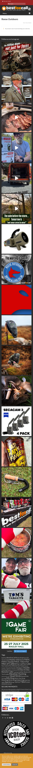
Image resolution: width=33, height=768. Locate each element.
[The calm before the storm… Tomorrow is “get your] (16, 208)
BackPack (4, 657)
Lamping (16, 672)
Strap (12, 682)
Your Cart (7, 1)
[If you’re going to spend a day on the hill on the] (16, 330)
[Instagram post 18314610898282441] (16, 148)
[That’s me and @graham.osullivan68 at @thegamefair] (16, 603)
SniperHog (20, 680)
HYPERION (14, 670)
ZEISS (28, 682)
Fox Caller (27, 664)
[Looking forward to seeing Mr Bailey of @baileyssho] (16, 451)
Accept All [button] (15, 764)
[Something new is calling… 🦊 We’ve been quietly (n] (16, 300)
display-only (14, 659)
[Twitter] (5, 718)
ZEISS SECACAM (7, 684)
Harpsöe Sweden (11, 668)
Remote (23, 676)
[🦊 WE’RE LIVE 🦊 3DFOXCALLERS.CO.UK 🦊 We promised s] (16, 269)
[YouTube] (10, 718)
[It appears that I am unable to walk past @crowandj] (16, 87)
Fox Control (5, 666)
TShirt (23, 682)
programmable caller (6, 676)
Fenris (21, 660)
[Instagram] (8, 718)
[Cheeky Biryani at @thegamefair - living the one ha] (16, 543)
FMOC (27, 659)
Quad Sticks (15, 676)
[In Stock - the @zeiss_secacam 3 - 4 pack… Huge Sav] (16, 421)
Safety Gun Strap (19, 678)
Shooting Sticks (7, 680)
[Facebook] (3, 718)
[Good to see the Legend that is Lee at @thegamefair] (16, 573)
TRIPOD (17, 682)
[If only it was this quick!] (16, 178)
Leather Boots (23, 672)
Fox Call (19, 664)
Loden (7, 674)
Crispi (7, 660)
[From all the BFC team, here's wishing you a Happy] (16, 56)
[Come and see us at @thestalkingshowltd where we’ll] (16, 239)
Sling (14, 680)
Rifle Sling (10, 678)
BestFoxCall (11, 658)
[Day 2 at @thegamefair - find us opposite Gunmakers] (16, 512)
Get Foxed (20, 666)
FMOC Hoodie (8, 662)
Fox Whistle (13, 666)
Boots (18, 658)
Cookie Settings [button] (6, 764)
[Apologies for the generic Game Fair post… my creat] (16, 634)
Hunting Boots (6, 670)
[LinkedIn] (12, 718)
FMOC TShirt (19, 662)
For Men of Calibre (15, 662)
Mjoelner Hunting (17, 674)
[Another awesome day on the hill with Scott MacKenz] (16, 360)
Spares (8, 682)
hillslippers (19, 668)
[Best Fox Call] (16, 8)
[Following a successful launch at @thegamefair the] (16, 482)
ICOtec (20, 670)
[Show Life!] (16, 117)
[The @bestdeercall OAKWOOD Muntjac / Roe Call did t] (16, 391)
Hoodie (26, 668)
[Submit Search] (9, 4)
